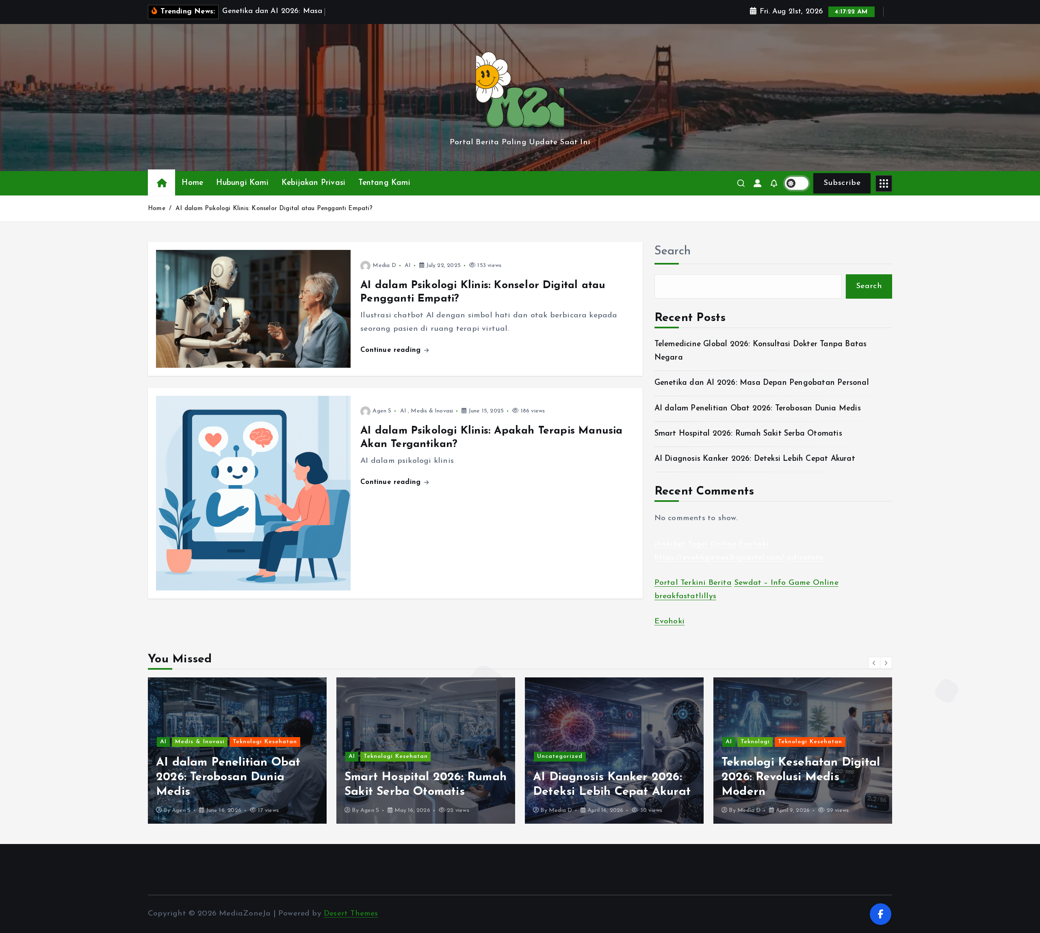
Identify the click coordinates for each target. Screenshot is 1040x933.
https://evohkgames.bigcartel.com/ (719, 558)
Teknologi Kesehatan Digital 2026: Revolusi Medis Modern (612, 777)
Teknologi (566, 742)
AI (408, 266)
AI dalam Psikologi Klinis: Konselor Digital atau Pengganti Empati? (274, 209)
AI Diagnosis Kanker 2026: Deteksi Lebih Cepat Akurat (754, 459)
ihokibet (670, 544)
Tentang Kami (384, 183)
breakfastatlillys (685, 596)
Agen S (382, 411)
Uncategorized (371, 756)
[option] (237, 750)
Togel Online (712, 544)
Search (672, 251)
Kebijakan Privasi (313, 183)
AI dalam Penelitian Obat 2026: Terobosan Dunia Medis (757, 408)
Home (192, 183)
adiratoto (805, 558)
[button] (874, 663)
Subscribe (841, 183)
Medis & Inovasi (432, 411)
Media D (384, 266)
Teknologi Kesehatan (207, 756)
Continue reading (391, 350)
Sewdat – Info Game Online (786, 583)
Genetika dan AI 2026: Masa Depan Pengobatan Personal (761, 383)
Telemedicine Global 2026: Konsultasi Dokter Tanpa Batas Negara (795, 777)
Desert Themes (351, 914)
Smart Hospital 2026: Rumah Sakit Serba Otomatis (748, 434)
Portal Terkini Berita (693, 583)
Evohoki (754, 544)
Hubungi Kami (242, 183)
